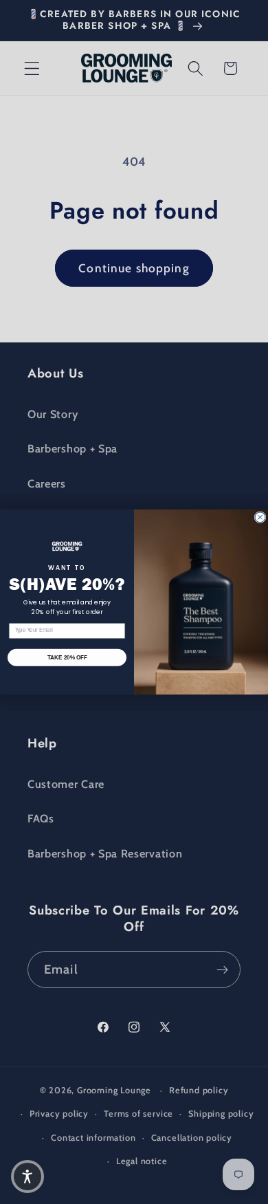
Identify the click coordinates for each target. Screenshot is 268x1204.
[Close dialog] (260, 517)
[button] (27, 1176)
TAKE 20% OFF (67, 658)
